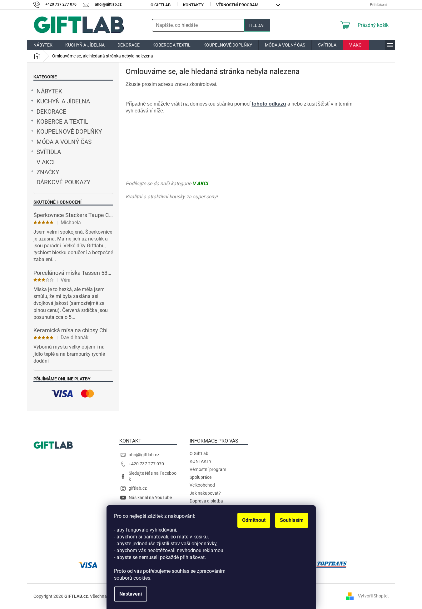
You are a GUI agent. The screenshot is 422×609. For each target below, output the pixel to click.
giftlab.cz (138, 488)
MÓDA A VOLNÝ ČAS (64, 142)
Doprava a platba (206, 500)
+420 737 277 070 (146, 463)
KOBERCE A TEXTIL (62, 121)
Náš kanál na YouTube (150, 497)
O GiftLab (161, 4)
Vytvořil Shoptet (373, 595)
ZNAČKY (48, 172)
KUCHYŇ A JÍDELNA (63, 101)
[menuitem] (43, 45)
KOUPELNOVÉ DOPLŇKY (69, 131)
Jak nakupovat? (205, 493)
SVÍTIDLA (49, 152)
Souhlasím (292, 520)
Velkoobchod (202, 485)
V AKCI (46, 162)
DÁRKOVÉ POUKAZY (63, 182)
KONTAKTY (193, 4)
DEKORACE (51, 111)
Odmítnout (254, 520)
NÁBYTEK (49, 91)
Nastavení (130, 594)
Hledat (257, 25)
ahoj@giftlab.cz (144, 454)
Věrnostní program (237, 4)
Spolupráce (200, 477)
